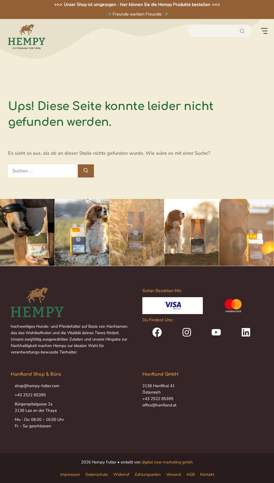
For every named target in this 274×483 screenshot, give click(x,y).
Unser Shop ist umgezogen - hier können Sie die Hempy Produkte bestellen (137, 4)
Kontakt (207, 474)
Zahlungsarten (148, 474)
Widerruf (121, 474)
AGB (190, 474)
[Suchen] (86, 171)
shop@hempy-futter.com (37, 385)
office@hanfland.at (159, 405)
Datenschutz (96, 474)
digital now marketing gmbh (167, 462)
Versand (173, 474)
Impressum (70, 474)
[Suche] (242, 31)
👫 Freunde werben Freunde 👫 (137, 14)
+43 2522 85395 (30, 395)
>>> (58, 4)
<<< (216, 4)
